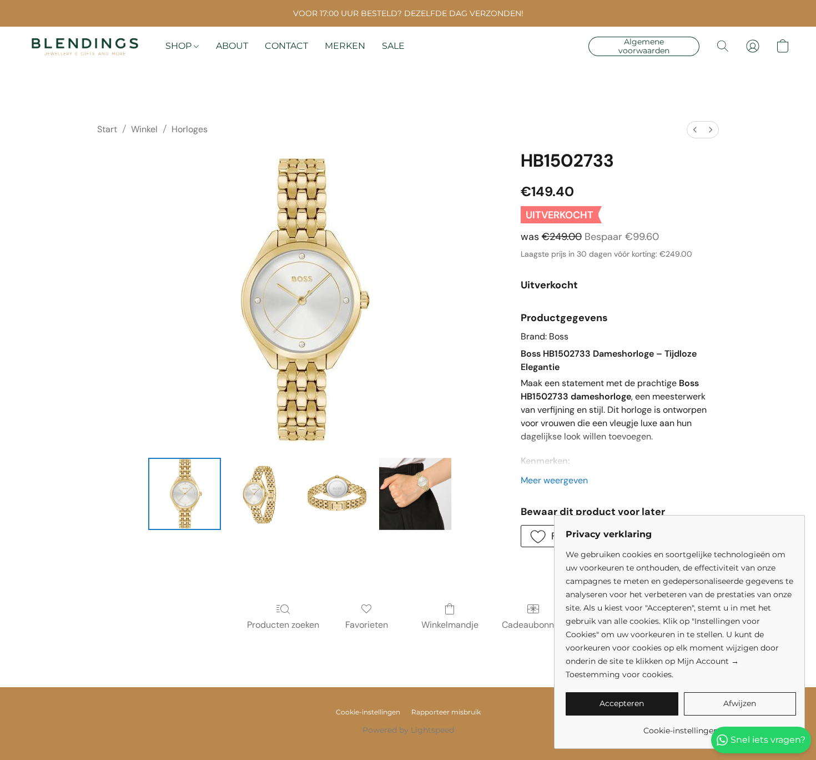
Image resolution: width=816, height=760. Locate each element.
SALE (393, 46)
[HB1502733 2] (338, 494)
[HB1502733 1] (261, 494)
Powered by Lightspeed (408, 730)
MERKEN (345, 46)
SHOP (179, 46)
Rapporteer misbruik (446, 712)
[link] (681, 726)
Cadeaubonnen (533, 625)
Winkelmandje (449, 625)
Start (107, 129)
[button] (85, 46)
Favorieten (366, 625)
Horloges (190, 129)
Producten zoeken (283, 625)
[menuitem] (695, 130)
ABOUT (232, 46)
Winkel (144, 129)
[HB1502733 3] (415, 494)
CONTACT (286, 46)
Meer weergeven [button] (554, 480)
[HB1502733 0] (184, 494)
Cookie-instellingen (368, 712)
